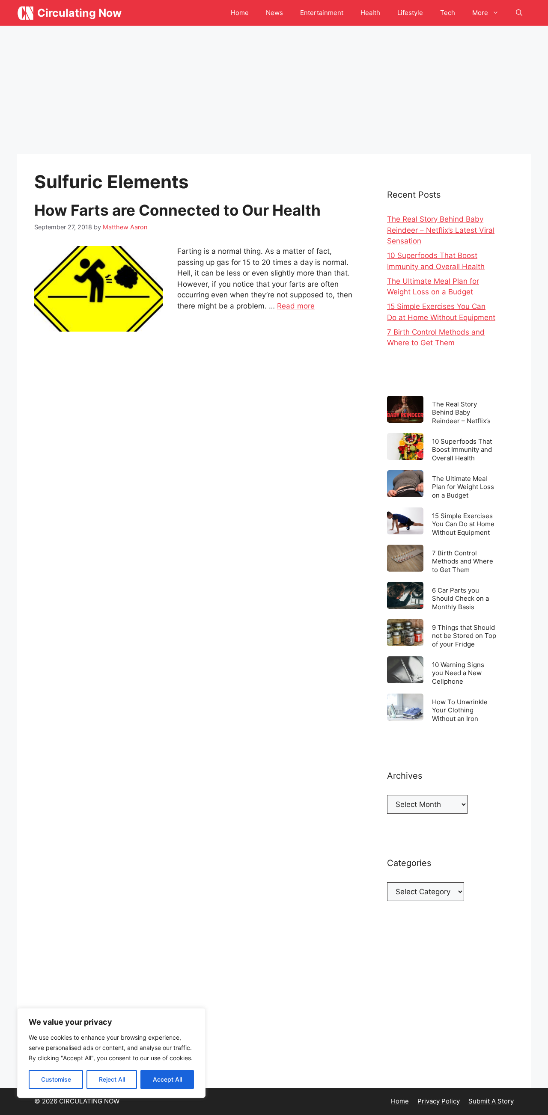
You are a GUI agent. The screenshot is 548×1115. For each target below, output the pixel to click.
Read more (296, 306)
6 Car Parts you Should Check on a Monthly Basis (460, 598)
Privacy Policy (438, 1101)
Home (240, 13)
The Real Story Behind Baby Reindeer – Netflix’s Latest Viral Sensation (440, 230)
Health (370, 13)
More (480, 13)
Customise (56, 1079)
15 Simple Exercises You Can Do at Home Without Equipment (463, 524)
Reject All (112, 1079)
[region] (111, 1053)
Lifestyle (410, 13)
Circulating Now (79, 12)
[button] (519, 13)
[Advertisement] (274, 90)
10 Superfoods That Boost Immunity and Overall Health (462, 449)
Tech (447, 13)
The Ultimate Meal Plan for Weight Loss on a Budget (463, 486)
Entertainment (321, 13)
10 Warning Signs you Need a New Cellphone (458, 673)
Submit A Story (491, 1101)
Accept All (167, 1079)
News (274, 13)
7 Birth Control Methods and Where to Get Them (462, 561)
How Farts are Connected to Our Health (177, 210)
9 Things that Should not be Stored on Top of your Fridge (464, 635)
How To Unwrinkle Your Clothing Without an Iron (460, 710)
